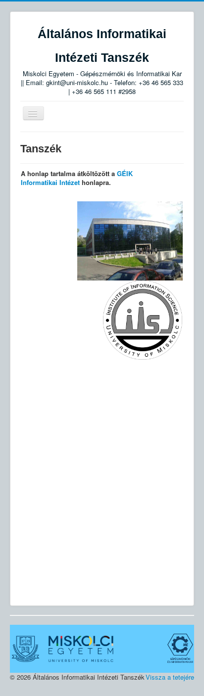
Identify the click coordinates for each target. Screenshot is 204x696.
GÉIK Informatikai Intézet (77, 178)
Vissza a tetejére (170, 677)
